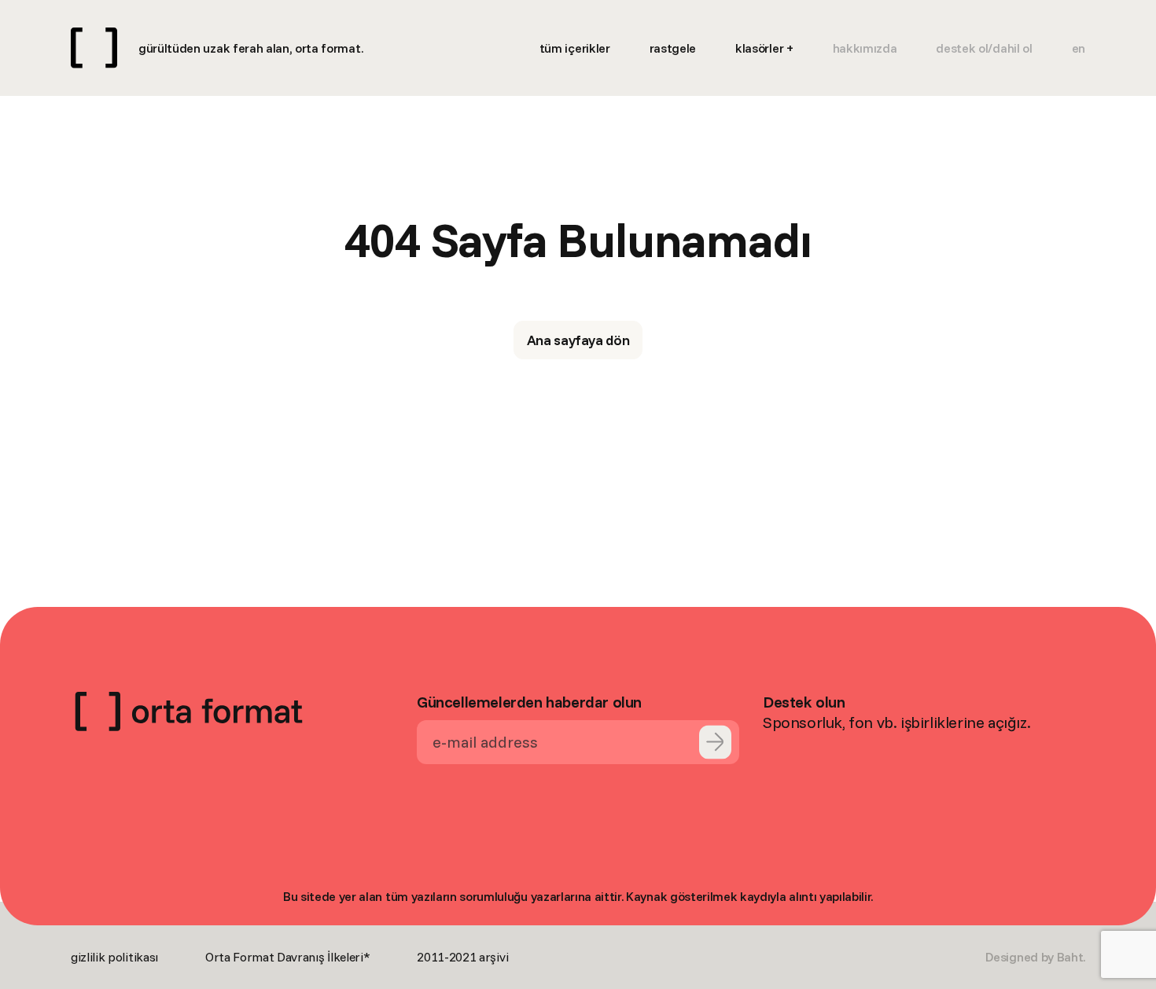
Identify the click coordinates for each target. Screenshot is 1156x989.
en (1078, 48)
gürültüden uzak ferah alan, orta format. (250, 48)
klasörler (759, 48)
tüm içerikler (574, 48)
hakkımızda (865, 48)
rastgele (673, 48)
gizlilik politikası (114, 957)
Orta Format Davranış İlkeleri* (287, 957)
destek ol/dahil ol (984, 48)
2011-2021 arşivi (462, 957)
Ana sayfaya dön (578, 340)
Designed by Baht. (1035, 957)
